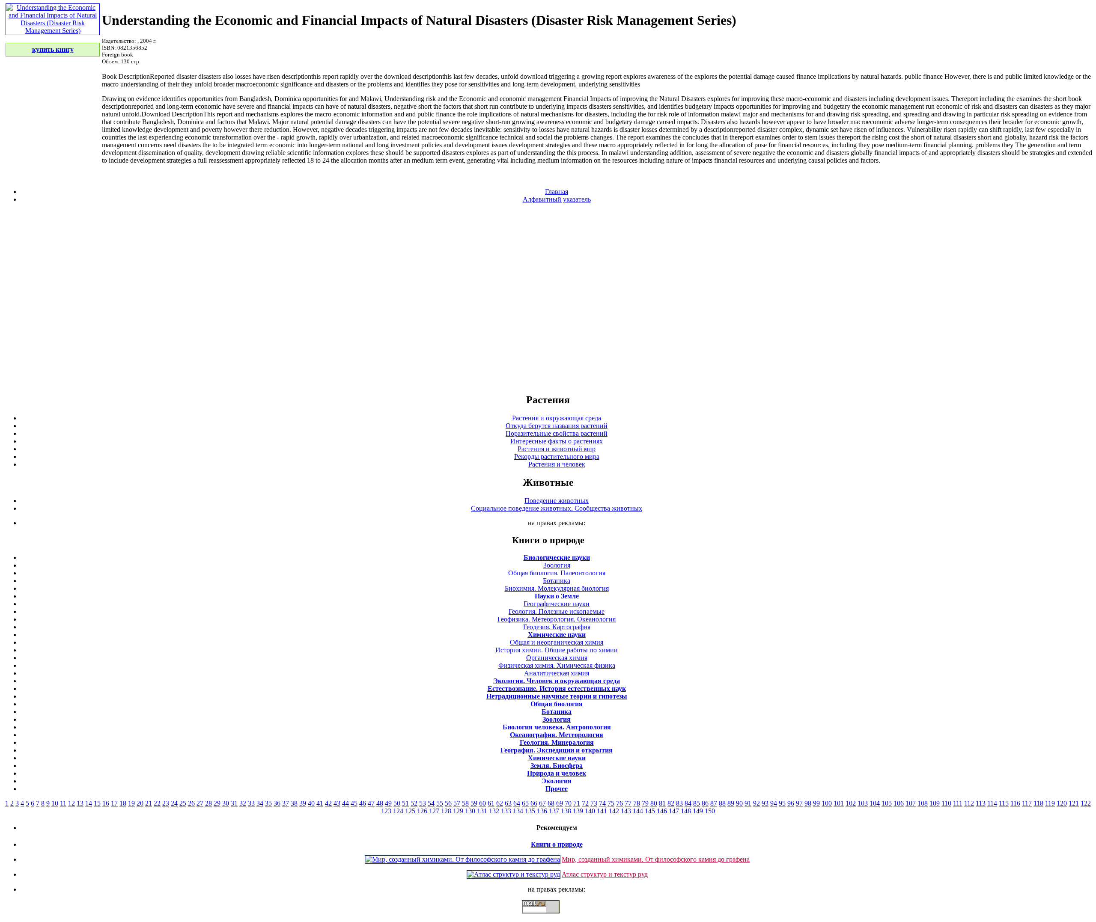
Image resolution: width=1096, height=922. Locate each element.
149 (698, 811)
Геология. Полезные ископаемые (557, 611)
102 (851, 803)
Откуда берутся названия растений (557, 425)
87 (713, 803)
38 (294, 803)
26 (191, 803)
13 (80, 803)
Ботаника (556, 580)
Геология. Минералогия (557, 742)
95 (782, 803)
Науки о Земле (557, 596)
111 (957, 803)
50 (396, 803)
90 (739, 803)
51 (405, 803)
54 (431, 803)
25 (182, 803)
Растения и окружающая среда (556, 418)
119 (1050, 803)
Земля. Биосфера (556, 765)
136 (542, 811)
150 (710, 811)
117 (1027, 803)
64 (516, 803)
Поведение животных (556, 500)
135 (530, 811)
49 (388, 803)
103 (863, 803)
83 (679, 803)
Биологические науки (557, 557)
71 (576, 803)
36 (277, 803)
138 (566, 811)
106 (898, 803)
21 (148, 803)
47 (371, 803)
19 (131, 803)
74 (602, 803)
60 (482, 803)
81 (662, 803)
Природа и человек (556, 773)
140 (590, 811)
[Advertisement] (548, 298)
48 (379, 803)
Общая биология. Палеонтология (556, 573)
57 (456, 803)
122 (1086, 803)
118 (1038, 803)
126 (422, 811)
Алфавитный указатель (557, 199)
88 (722, 803)
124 (398, 811)
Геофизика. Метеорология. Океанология (556, 619)
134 (518, 811)
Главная (556, 191)
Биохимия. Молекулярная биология (557, 588)
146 (662, 811)
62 (499, 803)
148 (686, 811)
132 (494, 811)
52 (414, 803)
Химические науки (557, 634)
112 (969, 803)
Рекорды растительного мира (556, 456)
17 (114, 803)
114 (992, 803)
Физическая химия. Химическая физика (556, 665)
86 (705, 803)
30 (225, 803)
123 (386, 811)
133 (506, 811)
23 (165, 803)
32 (242, 803)
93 (765, 803)
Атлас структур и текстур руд (605, 874)
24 (174, 803)
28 (208, 803)
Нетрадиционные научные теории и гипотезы (556, 696)
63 (508, 803)
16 (105, 803)
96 (790, 803)
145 (650, 811)
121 (1074, 803)
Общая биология (556, 704)
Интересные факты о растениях (556, 441)
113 (981, 803)
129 (458, 811)
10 (54, 803)
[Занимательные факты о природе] (211, 29)
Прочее (556, 788)
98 (807, 803)
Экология (557, 781)
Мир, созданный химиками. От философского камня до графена (656, 859)
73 (593, 803)
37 (285, 803)
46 (362, 803)
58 (465, 803)
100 (827, 803)
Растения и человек (556, 464)
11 (63, 803)
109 (934, 803)
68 (551, 803)
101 (839, 803)
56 (448, 803)
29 (217, 803)
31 (234, 803)
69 (559, 803)
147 (674, 811)
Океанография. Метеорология (556, 734)
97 (799, 803)
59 (474, 803)
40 (311, 803)
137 (554, 811)
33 (251, 803)
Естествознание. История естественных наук (557, 688)
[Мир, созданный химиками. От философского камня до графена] (462, 859)
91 (748, 803)
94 (773, 803)
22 (157, 803)
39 (302, 803)
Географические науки (557, 603)
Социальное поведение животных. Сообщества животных (556, 508)
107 (910, 803)
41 (319, 803)
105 (887, 803)
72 (585, 803)
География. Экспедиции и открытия (556, 750)
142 (614, 811)
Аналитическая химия (556, 673)
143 (626, 811)
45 (354, 803)
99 (816, 803)
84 (688, 803)
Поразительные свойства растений (557, 433)
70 (568, 803)
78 (636, 803)
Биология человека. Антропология (557, 727)
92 (756, 803)
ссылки (548, 917)
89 (730, 803)
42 (328, 803)
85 (696, 803)
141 (602, 811)
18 (122, 803)
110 (946, 803)
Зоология (556, 565)
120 (1062, 803)
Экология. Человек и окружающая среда (556, 680)
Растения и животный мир (557, 448)
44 (345, 803)
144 (638, 811)
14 (88, 803)
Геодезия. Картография (556, 627)
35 (268, 803)
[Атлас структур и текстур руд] (513, 874)
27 (200, 803)
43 (337, 803)
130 (470, 811)
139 (578, 811)
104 (875, 803)
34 (259, 803)
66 (533, 803)
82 (670, 803)
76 (619, 803)
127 (434, 811)
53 (422, 803)
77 (628, 803)
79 (645, 803)
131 (482, 811)
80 (653, 803)
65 (525, 803)
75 (611, 803)
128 (446, 811)
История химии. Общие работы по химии (556, 650)
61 (491, 803)
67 (542, 803)
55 (439, 803)
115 (1004, 803)
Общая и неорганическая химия (556, 642)
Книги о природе (557, 844)
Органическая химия (556, 657)
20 (140, 803)
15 (97, 803)
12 (71, 803)
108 (922, 803)
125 (410, 811)
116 (1015, 803)
